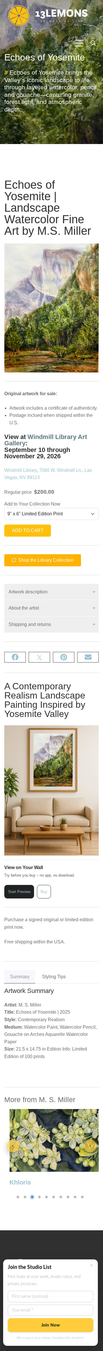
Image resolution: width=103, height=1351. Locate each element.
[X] (39, 657)
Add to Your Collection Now (32, 504)
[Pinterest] (63, 657)
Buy (44, 892)
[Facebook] (15, 657)
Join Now (50, 1325)
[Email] (88, 657)
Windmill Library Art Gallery (45, 440)
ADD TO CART (27, 530)
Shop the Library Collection (45, 560)
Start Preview (19, 892)
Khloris (20, 1182)
